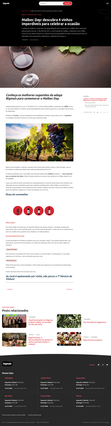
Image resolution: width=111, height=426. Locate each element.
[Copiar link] (107, 112)
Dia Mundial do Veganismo (94, 322)
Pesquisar (67, 3)
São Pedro (8, 396)
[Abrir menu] (107, 3)
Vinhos (39, 14)
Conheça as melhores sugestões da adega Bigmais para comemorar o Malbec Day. (95, 99)
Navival (107, 422)
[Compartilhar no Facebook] (101, 112)
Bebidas (24, 14)
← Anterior (9, 289)
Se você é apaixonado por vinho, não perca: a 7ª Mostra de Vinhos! (97, 105)
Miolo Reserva (11, 260)
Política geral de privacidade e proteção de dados (13, 415)
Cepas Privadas (12, 249)
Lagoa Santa (80, 378)
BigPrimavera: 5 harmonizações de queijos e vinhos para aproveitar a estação (40, 340)
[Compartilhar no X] (104, 112)
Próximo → (69, 289)
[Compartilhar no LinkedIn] (97, 112)
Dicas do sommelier (90, 102)
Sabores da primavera (92, 340)
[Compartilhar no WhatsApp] (94, 112)
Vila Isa (78, 396)
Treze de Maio (46, 396)
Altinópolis (9, 378)
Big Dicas (31, 334)
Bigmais (23, 11)
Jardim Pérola (46, 378)
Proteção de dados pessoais (34, 415)
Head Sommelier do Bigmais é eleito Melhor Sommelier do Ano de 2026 (40, 322)
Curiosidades (31, 14)
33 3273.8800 (8, 388)
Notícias (28, 11)
